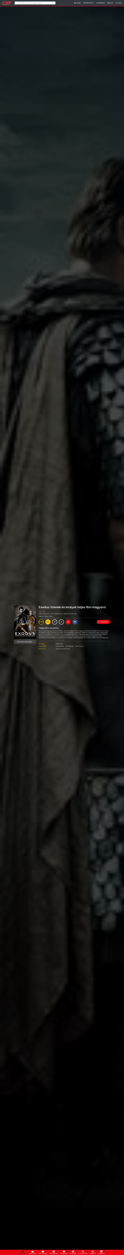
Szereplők (93, 1252)
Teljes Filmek (32, 1252)
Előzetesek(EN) (54, 1252)
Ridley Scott (59, 644)
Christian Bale (60, 646)
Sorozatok (89, 3)
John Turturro (80, 646)
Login (119, 3)
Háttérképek (64, 1252)
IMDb (47, 622)
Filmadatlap (22, 1253)
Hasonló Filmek (83, 1252)
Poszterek (73, 1252)
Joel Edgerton (69, 646)
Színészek (101, 3)
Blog (111, 3)
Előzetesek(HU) (43, 1252)
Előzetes (104, 622)
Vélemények (101, 1252)
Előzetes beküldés (24, 642)
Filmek (78, 3)
